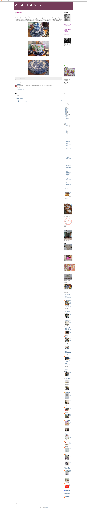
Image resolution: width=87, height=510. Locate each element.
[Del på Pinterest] (24, 78)
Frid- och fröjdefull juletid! (70, 332)
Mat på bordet (67, 467)
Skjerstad (18, 84)
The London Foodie (68, 300)
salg (65, 113)
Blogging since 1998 (70, 315)
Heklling (66, 103)
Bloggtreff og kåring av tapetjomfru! (68, 173)
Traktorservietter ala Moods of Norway (68, 184)
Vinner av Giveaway (68, 185)
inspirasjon (66, 105)
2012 (66, 123)
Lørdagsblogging (68, 178)
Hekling (66, 102)
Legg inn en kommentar (19, 98)
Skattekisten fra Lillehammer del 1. (68, 165)
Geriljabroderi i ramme (68, 143)
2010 (66, 188)
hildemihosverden (67, 477)
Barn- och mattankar (67, 294)
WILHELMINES (27, 5)
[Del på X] (22, 78)
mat (65, 110)
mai (66, 133)
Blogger (46, 507)
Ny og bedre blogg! (70, 443)
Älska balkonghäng (70, 415)
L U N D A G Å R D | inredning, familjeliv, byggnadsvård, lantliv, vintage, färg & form (68, 328)
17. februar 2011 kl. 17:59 (20, 89)
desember (67, 125)
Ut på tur (66, 117)
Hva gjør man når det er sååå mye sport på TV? (68, 157)
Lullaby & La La (67, 392)
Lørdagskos (67, 159)
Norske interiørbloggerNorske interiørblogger (68, 364)
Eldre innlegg (60, 100)
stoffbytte (66, 115)
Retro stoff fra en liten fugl (68, 154)
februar (67, 137)
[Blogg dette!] (21, 78)
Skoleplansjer (67, 114)
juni (66, 132)
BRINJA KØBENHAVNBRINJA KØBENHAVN (68, 352)
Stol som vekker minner (68, 152)
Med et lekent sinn (67, 399)
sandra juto (66, 313)
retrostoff (66, 112)
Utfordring (66, 118)
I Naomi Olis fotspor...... (70, 479)
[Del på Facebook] (23, 78)
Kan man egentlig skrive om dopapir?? (68, 171)
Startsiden (38, 100)
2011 (66, 124)
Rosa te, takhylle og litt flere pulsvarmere (68, 145)
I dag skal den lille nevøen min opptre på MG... (68, 180)
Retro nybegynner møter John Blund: (68, 149)
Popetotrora (67, 413)
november (67, 126)
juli (66, 131)
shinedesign (67, 497)
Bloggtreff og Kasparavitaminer (68, 175)
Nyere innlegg (17, 100)
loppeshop (66, 108)
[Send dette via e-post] (20, 78)
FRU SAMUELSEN (67, 420)
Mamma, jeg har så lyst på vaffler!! (68, 182)
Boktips (67, 147)
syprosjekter (66, 116)
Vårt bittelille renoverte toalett (70, 322)
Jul (65, 107)
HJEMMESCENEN (67, 496)
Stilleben (66, 454)
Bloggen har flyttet (67, 468)
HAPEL (66, 296)
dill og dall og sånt (67, 493)
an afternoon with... (68, 490)
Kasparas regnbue (68, 320)
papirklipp (66, 111)
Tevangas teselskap (68, 470)
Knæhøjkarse (67, 447)
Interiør (18, 79)
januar (67, 187)
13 (65, 385)
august (67, 130)
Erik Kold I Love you (68, 158)
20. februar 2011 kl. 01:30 (20, 96)
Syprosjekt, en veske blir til (68, 138)
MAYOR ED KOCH (67, 491)
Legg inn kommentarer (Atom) (22, 101)
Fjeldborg (66, 371)
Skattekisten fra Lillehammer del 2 (21, 14)
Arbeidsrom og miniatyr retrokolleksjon (68, 141)
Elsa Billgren (67, 293)
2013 (66, 122)
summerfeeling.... (70, 409)
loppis (66, 109)
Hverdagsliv (66, 104)
